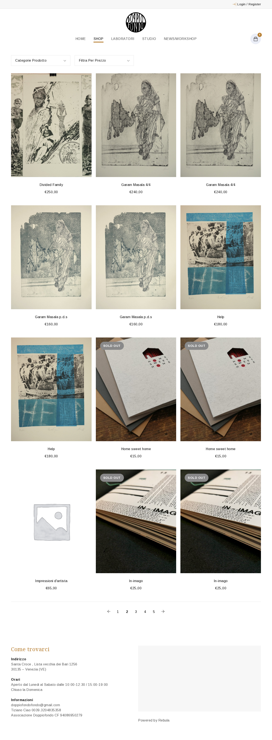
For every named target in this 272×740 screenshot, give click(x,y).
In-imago (136, 581)
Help (220, 317)
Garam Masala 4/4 (135, 185)
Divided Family (51, 185)
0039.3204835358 (46, 710)
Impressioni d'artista (51, 581)
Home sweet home (136, 449)
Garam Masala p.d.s (51, 317)
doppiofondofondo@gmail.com (35, 705)
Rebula (164, 720)
